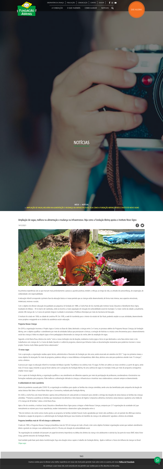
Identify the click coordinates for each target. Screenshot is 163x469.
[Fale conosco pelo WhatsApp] (157, 460)
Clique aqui (22, 443)
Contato (93, 3)
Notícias (105, 8)
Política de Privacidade (126, 462)
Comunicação (82, 3)
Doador (101, 3)
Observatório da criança (55, 3)
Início (77, 204)
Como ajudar (91, 8)
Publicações (71, 3)
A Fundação (57, 8)
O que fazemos (73, 8)
